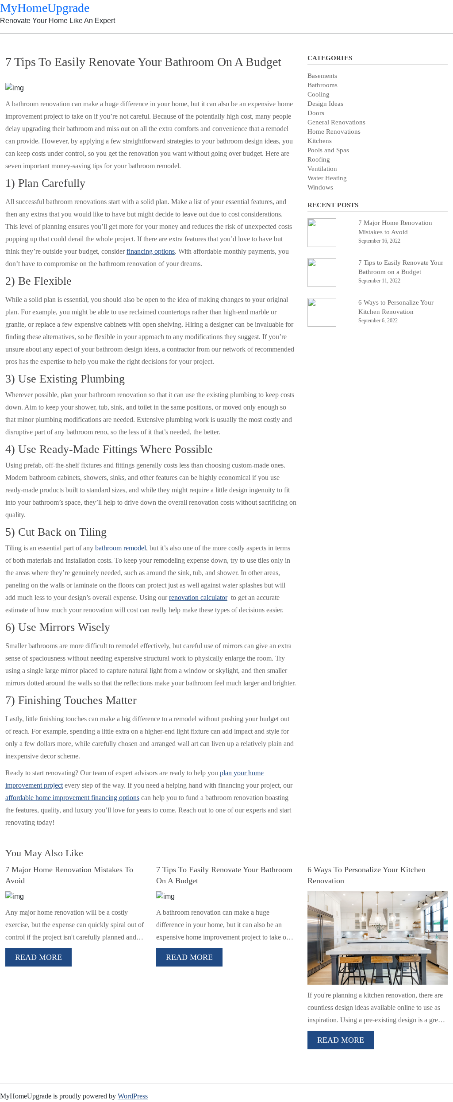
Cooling (318, 94)
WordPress (133, 1096)
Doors (315, 112)
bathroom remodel (120, 548)
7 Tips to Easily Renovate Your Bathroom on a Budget (400, 267)
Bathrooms (322, 85)
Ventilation (322, 168)
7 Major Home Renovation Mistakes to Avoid (395, 227)
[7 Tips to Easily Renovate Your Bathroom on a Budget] (329, 272)
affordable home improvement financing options (72, 797)
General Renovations (336, 122)
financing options (151, 251)
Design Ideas (325, 103)
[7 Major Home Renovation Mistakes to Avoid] (329, 232)
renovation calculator (198, 597)
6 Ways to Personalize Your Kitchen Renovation (396, 307)
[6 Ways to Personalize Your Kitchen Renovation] (329, 312)
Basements (322, 75)
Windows (320, 187)
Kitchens (319, 140)
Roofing (318, 159)
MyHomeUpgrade (44, 8)
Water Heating (327, 178)
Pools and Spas (328, 150)
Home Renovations (334, 131)
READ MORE (38, 957)
